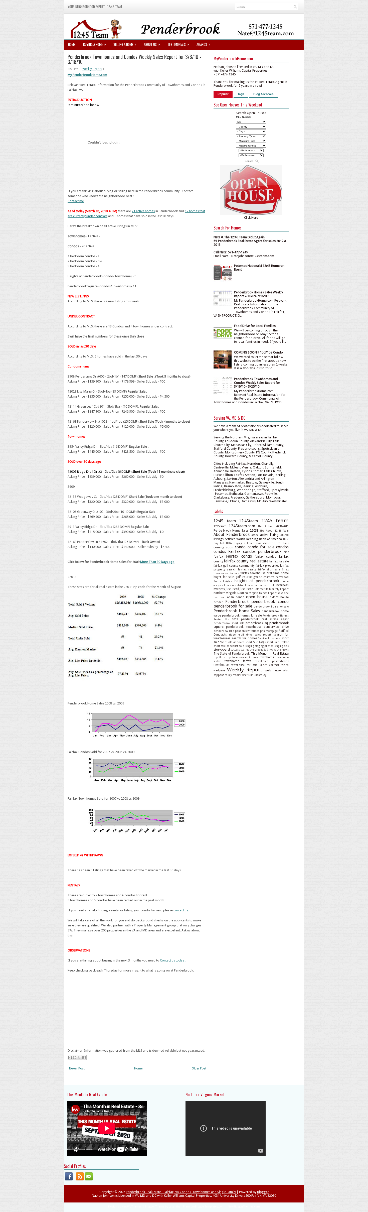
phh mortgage (269, 630)
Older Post (199, 1068)
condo (240, 547)
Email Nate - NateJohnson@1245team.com (244, 256)
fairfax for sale (279, 561)
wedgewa (219, 670)
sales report (263, 634)
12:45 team (225, 521)
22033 (254, 530)
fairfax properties (267, 565)
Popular (223, 94)
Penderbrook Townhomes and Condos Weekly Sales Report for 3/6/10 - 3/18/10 (134, 59)
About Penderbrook (232, 534)
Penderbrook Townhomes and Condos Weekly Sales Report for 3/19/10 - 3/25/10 (257, 382)
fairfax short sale (269, 569)
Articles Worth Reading (241, 539)
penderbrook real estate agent (265, 619)
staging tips (281, 645)
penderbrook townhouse (243, 627)
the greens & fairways (263, 649)
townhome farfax (238, 661)
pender (218, 601)
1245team (220, 526)
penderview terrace (247, 630)
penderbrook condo (270, 601)
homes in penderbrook (259, 585)
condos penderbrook (262, 551)
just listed (232, 589)
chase (266, 543)
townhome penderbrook (272, 661)
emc (286, 551)
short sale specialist (226, 645)
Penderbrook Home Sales (237, 611)
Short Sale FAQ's (256, 642)
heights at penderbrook (256, 580)
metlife (264, 588)
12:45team (248, 521)
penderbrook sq (257, 623)
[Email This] (69, 1057)
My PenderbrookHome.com (87, 75)
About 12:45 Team (277, 530)
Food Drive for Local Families (255, 326)
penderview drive (276, 627)
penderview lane (224, 630)
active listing (269, 535)
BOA (229, 543)
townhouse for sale (244, 664)
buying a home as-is (247, 543)
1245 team (275, 521)
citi (273, 543)
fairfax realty (247, 569)
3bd (262, 530)
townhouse (221, 665)
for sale (228, 577)
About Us (152, 44)
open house (257, 596)
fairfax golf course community (234, 565)
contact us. (181, 910)
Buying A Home (94, 44)
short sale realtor (278, 642)
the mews (283, 649)
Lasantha (174, 1206)
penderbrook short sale (229, 623)
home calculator (234, 585)
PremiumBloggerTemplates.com (204, 1206)
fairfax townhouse (253, 573)
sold (241, 645)
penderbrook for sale (233, 606)
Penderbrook (237, 601)
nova (280, 592)
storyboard (222, 649)
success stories (240, 649)
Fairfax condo (239, 556)
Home (71, 44)
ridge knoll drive (240, 634)
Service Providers (269, 638)
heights (227, 581)
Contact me (76, 201)
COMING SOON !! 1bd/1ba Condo (258, 352)
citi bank (283, 543)
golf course (244, 577)
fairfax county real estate (246, 561)
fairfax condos (265, 556)
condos (282, 547)
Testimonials (178, 44)
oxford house (279, 597)
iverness (219, 589)
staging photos (264, 645)
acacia (255, 534)
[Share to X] (79, 1057)
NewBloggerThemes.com (244, 1206)
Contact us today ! (173, 960)
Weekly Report (92, 69)
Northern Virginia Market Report (257, 592)
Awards (203, 44)
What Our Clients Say (254, 674)
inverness (282, 585)
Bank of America (270, 539)
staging (249, 645)
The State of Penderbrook (232, 653)
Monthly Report (279, 588)
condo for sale (261, 547)
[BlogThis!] (74, 1057)
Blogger (263, 1192)
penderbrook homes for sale (242, 615)
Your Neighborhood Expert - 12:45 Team (95, 6)
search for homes (244, 638)
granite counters (263, 576)
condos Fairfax (227, 551)
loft (257, 588)
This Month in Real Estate (270, 653)
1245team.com (242, 526)
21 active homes (143, 211)
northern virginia (225, 593)
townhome (267, 657)
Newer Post (77, 1068)
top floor (219, 657)
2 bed (269, 526)
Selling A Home (124, 44)
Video (285, 664)
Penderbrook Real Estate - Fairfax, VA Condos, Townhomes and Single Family (181, 1192)
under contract (269, 664)
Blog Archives (263, 94)
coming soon (223, 547)
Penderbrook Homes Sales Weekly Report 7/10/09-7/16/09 (258, 294)
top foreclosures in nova (242, 657)
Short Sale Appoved (232, 642)
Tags (241, 94)
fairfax (218, 556)
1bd (260, 526)
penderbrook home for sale (271, 606)
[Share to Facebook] (84, 1057)
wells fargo (273, 670)
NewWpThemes (132, 1206)
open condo (235, 597)
